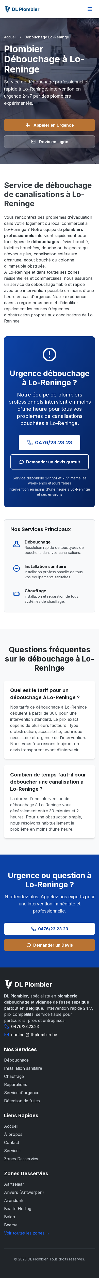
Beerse (11, 1224)
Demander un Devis (53, 945)
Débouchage (16, 1060)
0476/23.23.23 (53, 442)
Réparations (15, 1084)
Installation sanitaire (23, 1068)
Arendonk (13, 1200)
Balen (9, 1216)
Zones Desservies (21, 1158)
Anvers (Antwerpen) (24, 1192)
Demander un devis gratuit (53, 461)
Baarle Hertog (17, 1208)
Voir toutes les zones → (27, 1233)
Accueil (10, 37)
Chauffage (14, 1076)
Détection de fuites (22, 1100)
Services (12, 1150)
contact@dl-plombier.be (34, 1034)
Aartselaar (14, 1184)
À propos (13, 1134)
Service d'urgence (21, 1092)
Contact (11, 1142)
